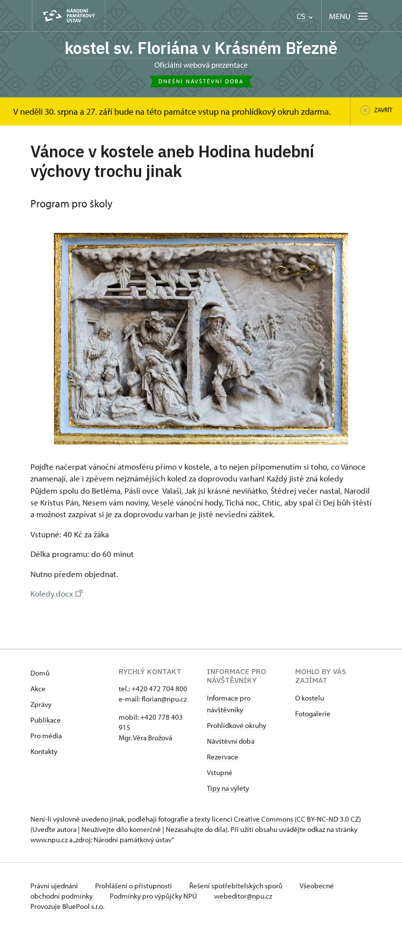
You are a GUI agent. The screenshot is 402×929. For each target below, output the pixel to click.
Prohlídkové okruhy (236, 725)
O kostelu (309, 698)
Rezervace (222, 756)
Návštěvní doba (230, 741)
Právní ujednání (54, 885)
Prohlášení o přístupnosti (134, 885)
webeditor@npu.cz (243, 896)
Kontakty (43, 751)
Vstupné (219, 772)
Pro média (46, 735)
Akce (38, 688)
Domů (40, 673)
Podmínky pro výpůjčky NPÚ (154, 896)
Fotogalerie (312, 713)
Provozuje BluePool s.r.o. (67, 906)
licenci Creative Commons (252, 819)
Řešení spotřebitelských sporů (236, 885)
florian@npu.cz (164, 698)
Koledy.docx (51, 593)
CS (302, 16)
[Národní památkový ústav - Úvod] (68, 16)
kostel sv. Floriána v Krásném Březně (201, 47)
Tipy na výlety (228, 788)
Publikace (45, 720)
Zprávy (40, 704)
